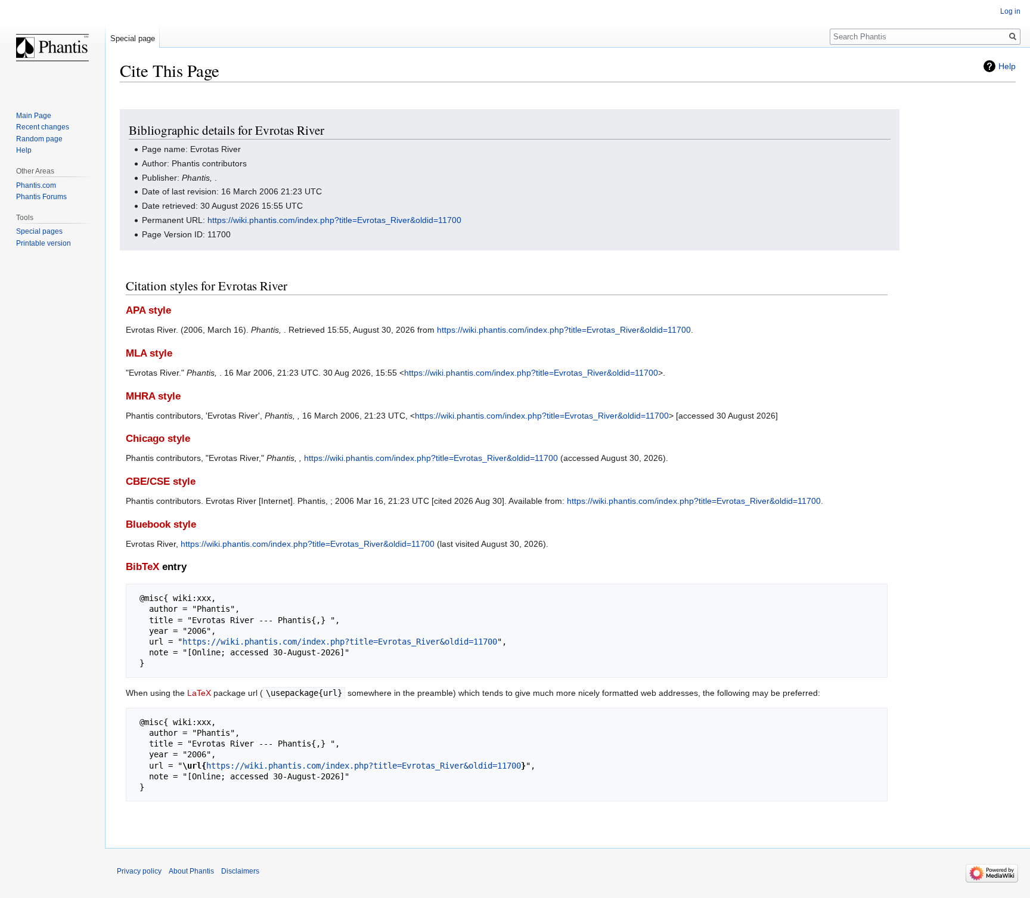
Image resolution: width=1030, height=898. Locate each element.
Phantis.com (36, 185)
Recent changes (42, 127)
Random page (39, 139)
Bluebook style (161, 524)
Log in (1010, 11)
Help (1007, 66)
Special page (132, 38)
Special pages (39, 231)
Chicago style (158, 438)
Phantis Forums (41, 197)
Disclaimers (240, 871)
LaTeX (199, 693)
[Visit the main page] (52, 47)
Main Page (33, 116)
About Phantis (191, 871)
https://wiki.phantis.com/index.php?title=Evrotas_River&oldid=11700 (334, 220)
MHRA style (153, 396)
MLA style (149, 353)
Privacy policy (139, 871)
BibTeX (142, 566)
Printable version (43, 243)
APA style (148, 310)
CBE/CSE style (161, 481)
